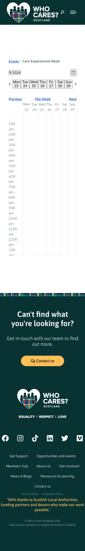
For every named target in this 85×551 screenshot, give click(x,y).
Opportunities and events (56, 456)
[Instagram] (20, 438)
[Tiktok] (35, 438)
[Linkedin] (50, 438)
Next (72, 99)
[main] (42, 158)
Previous (15, 99)
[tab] (16, 84)
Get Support (19, 456)
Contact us (42, 486)
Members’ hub (17, 466)
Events (14, 61)
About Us (44, 466)
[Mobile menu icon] (73, 12)
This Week (43, 99)
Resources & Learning (57, 476)
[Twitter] (65, 438)
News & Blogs (21, 476)
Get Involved (69, 466)
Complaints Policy (52, 494)
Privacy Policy (30, 494)
